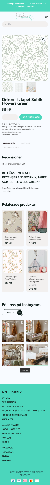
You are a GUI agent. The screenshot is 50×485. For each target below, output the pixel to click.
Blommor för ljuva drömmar (21, 127)
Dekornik (14, 134)
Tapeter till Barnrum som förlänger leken (18, 129)
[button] (3, 17)
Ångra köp (7, 419)
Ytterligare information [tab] (12, 147)
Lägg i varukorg (31, 117)
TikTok (5, 456)
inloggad (20, 188)
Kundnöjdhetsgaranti (14, 415)
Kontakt (6, 438)
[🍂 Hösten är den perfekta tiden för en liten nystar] (37, 331)
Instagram (7, 452)
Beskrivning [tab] (25, 143)
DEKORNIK (37, 127)
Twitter (6, 460)
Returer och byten (12, 406)
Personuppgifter (11, 433)
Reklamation (9, 402)
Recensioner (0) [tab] (9, 143)
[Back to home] (25, 17)
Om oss (6, 398)
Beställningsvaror (14, 132)
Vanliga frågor (10, 425)
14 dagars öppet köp (26, 6)
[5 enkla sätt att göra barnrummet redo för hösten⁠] (37, 355)
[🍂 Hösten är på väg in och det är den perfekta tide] (13, 355)
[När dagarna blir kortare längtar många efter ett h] (13, 331)
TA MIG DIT (9, 312)
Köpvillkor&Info (11, 429)
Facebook (7, 447)
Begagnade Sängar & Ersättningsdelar (23, 410)
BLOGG (5, 442)
